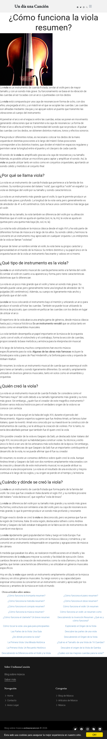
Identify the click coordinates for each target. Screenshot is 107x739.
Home (10, 695)
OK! (95, 734)
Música (61, 705)
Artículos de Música (67, 700)
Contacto (11, 700)
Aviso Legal (13, 705)
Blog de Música (65, 695)
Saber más (10, 679)
